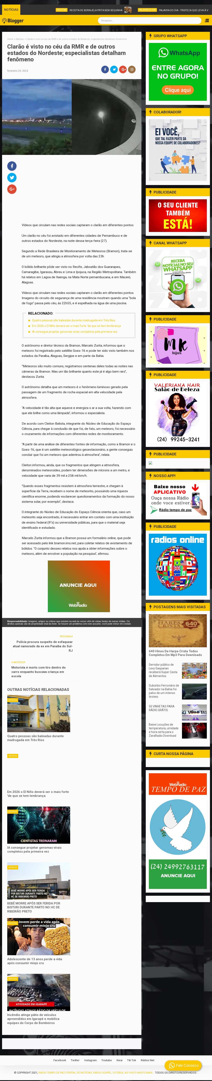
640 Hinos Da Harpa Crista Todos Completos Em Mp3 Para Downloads (175, 653)
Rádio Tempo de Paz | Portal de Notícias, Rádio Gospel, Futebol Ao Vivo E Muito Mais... (96, 1072)
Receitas (43, 10)
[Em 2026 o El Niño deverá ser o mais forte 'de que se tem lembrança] (38, 769)
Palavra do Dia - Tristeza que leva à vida (167, 10)
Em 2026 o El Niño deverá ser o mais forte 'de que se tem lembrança (76, 326)
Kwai (119, 1060)
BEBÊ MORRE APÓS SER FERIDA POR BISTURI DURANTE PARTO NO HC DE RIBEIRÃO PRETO (33, 907)
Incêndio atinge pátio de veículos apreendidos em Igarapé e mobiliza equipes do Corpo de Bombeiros (33, 1019)
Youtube (106, 1060)
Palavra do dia (129, 10)
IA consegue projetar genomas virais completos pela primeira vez (74, 331)
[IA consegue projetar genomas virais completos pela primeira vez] (38, 825)
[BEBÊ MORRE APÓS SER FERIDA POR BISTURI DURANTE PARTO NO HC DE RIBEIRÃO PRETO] (38, 880)
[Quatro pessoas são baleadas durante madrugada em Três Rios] (38, 713)
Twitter (75, 1060)
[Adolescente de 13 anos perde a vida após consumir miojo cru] (38, 936)
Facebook (59, 1060)
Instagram (90, 1060)
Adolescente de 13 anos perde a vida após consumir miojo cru (34, 961)
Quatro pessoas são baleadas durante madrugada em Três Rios (73, 320)
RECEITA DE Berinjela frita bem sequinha (77, 10)
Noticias (12, 700)
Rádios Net (147, 1060)
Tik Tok (131, 1060)
